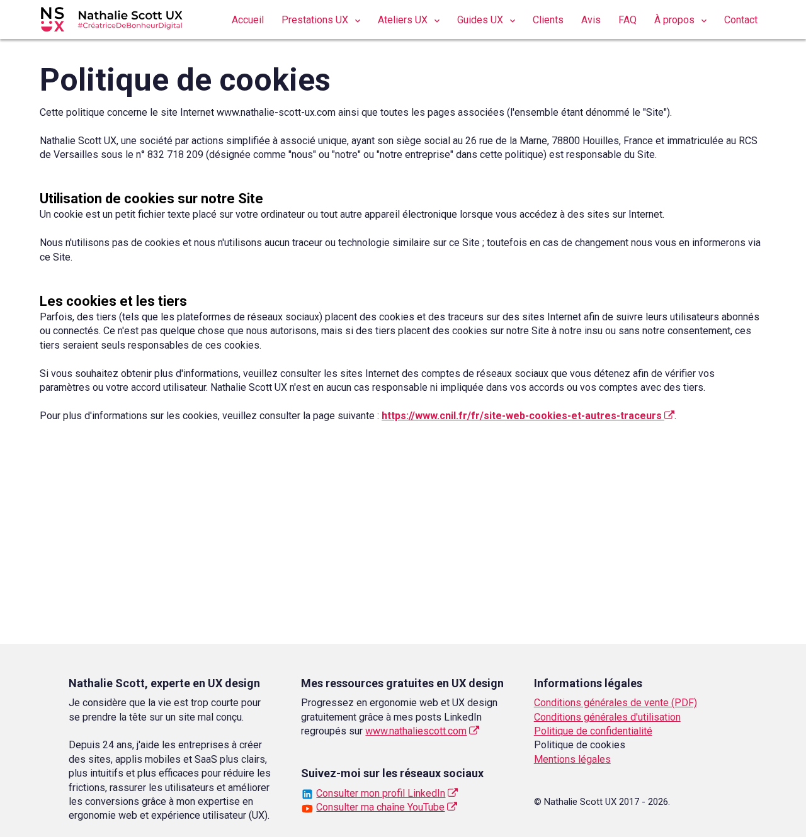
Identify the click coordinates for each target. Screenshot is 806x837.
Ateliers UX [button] (404, 20)
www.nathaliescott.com (416, 731)
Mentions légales (572, 759)
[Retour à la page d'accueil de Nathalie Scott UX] (119, 15)
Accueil (248, 20)
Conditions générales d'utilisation (607, 717)
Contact (741, 20)
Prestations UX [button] (316, 20)
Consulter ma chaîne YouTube (380, 807)
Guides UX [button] (481, 20)
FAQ (627, 20)
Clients (548, 20)
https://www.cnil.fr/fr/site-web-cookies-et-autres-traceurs (523, 416)
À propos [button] (675, 20)
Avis (591, 20)
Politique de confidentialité (593, 731)
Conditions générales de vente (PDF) (615, 703)
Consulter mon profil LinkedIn (380, 793)
